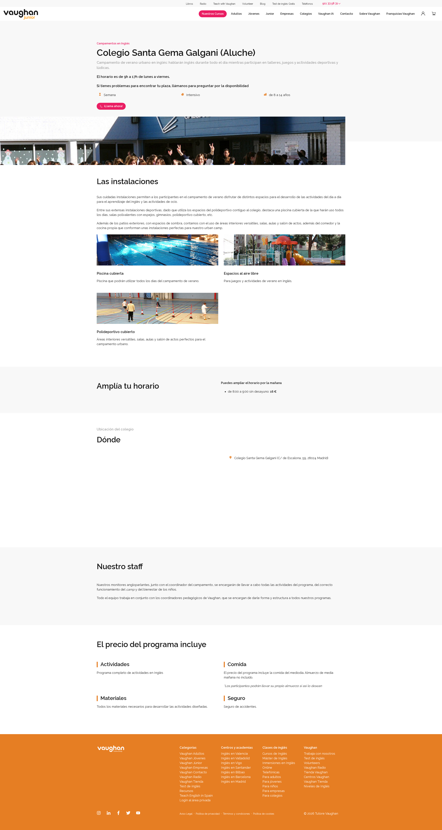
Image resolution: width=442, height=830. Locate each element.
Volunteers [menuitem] (312, 763)
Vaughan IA (326, 13)
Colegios (306, 13)
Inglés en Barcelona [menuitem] (236, 777)
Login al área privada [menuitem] (195, 800)
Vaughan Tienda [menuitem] (191, 781)
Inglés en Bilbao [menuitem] (233, 772)
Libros (189, 3)
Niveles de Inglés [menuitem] (316, 786)
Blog (262, 3)
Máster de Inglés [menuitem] (274, 758)
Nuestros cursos (213, 13)
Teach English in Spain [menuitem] (196, 795)
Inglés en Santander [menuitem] (236, 767)
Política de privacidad (208, 813)
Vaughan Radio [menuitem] (190, 777)
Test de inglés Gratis (283, 3)
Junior (270, 13)
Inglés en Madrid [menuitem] (233, 781)
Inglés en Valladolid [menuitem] (235, 758)
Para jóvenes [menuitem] (272, 781)
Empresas (287, 13)
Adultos (236, 13)
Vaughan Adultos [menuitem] (192, 753)
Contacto (346, 13)
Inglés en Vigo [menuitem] (231, 763)
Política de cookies (263, 813)
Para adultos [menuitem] (271, 777)
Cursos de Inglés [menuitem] (274, 753)
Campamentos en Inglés (113, 43)
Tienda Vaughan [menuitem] (316, 772)
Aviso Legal (186, 813)
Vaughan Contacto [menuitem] (193, 772)
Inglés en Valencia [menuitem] (234, 753)
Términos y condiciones (236, 813)
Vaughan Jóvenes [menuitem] (192, 758)
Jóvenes (253, 13)
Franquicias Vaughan (400, 13)
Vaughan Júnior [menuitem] (191, 763)
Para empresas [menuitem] (273, 791)
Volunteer (247, 3)
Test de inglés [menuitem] (190, 786)
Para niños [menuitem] (270, 786)
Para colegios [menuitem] (272, 795)
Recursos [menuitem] (186, 791)
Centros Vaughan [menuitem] (316, 777)
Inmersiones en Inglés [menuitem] (278, 763)
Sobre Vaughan (369, 13)
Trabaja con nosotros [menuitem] (319, 753)
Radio (203, 3)
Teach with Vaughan (224, 3)
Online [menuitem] (267, 767)
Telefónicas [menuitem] (271, 772)
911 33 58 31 (330, 3)
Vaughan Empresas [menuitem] (194, 767)
